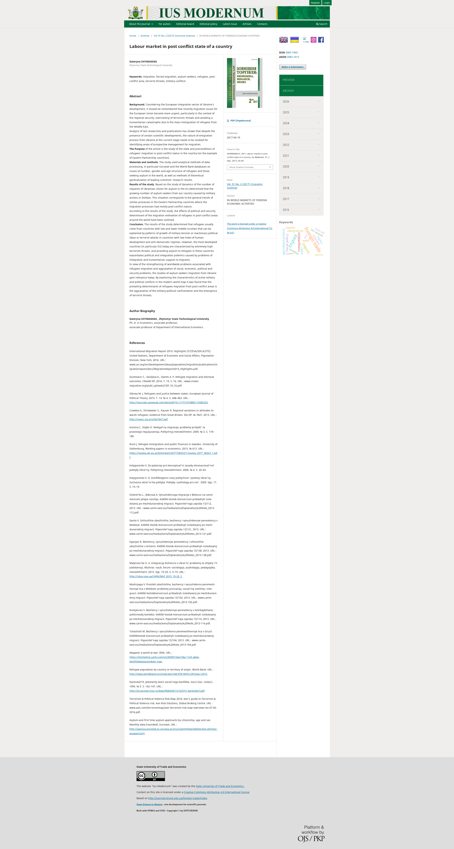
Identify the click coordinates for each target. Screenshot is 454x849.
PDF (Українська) (241, 120)
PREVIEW (288, 80)
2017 (286, 199)
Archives (144, 35)
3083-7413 (293, 57)
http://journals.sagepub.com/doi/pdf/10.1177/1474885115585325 (168, 402)
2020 (286, 166)
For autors (165, 24)
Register (315, 2)
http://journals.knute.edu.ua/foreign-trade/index (177, 798)
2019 (286, 177)
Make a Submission (293, 67)
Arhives (247, 24)
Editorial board (185, 24)
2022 (286, 145)
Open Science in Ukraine (149, 804)
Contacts (262, 24)
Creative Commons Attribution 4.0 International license (217, 792)
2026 (286, 101)
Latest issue (230, 24)
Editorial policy (208, 24)
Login (327, 2)
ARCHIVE (288, 90)
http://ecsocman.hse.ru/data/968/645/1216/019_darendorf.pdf (166, 690)
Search (323, 24)
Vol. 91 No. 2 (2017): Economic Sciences (174, 35)
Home (132, 35)
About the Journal (140, 24)
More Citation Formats (241, 167)
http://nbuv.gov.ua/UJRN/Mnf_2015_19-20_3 (155, 576)
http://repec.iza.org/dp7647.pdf (148, 419)
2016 (286, 210)
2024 (286, 123)
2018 (286, 188)
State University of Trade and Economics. (220, 786)
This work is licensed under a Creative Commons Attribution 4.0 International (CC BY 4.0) (249, 228)
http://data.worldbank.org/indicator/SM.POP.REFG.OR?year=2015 (168, 674)
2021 (286, 155)
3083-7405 (292, 52)
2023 (286, 134)
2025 (286, 112)
